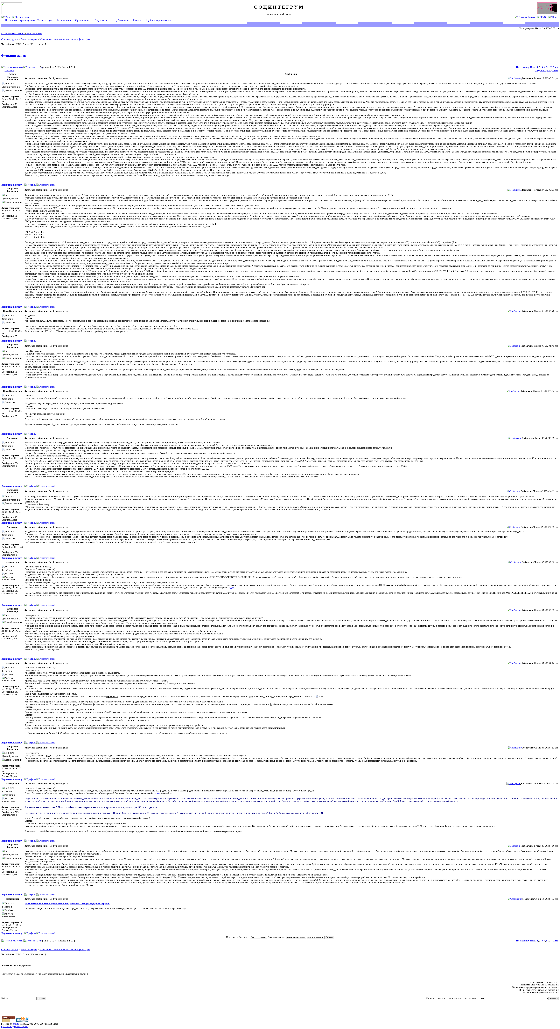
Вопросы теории (29, 39)
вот (159, 793)
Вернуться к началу (11, 185)
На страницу (522, 67)
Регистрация (22, 17)
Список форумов (9, 39)
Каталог (137, 20)
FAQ (543, 17)
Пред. (533, 67)
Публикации (121, 20)
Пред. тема (540, 70)
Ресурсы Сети (102, 20)
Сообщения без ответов (13, 33)
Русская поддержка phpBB (14, 1026)
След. (556, 67)
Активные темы (34, 33)
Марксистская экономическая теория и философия (65, 39)
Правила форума (526, 17)
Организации (82, 20)
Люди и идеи (63, 20)
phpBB (16, 1024)
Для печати (8, 70)
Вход (7, 17)
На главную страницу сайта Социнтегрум (28, 20)
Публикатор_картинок (159, 20)
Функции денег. (13, 55)
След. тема (552, 70)
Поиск (555, 17)
